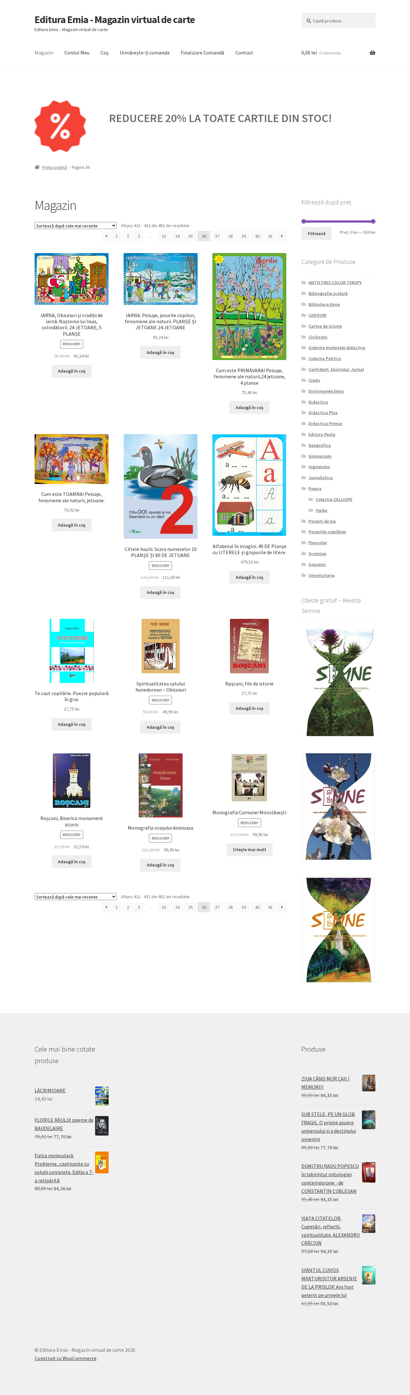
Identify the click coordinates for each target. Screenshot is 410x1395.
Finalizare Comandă (202, 52)
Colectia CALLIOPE (334, 499)
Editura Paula (321, 434)
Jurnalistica (320, 477)
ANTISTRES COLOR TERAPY (335, 282)
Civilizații (317, 337)
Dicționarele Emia (326, 391)
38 (230, 236)
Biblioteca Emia (324, 304)
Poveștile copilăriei (327, 532)
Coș (105, 52)
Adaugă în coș (72, 371)
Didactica (318, 402)
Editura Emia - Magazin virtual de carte (115, 19)
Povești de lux (322, 521)
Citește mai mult (249, 849)
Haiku (321, 510)
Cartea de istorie (325, 326)
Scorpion (317, 553)
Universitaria (321, 575)
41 (270, 236)
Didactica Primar (325, 423)
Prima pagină (54, 167)
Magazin (44, 52)
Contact (244, 52)
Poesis (315, 488)
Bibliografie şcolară (328, 293)
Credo (314, 380)
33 (164, 236)
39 (244, 236)
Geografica (319, 445)
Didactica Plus (323, 412)
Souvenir (317, 564)
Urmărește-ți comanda (144, 52)
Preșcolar (317, 543)
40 (257, 236)
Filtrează (316, 233)
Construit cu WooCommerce (65, 1358)
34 (177, 236)
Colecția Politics (324, 358)
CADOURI (317, 315)
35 (190, 236)
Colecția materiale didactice (336, 347)
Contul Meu (76, 52)
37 (217, 236)
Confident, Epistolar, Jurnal (336, 369)
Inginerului (319, 467)
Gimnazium (320, 456)
